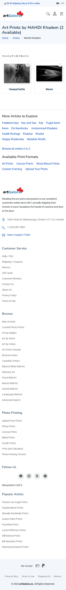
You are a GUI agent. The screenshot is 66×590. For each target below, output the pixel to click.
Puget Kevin (53, 123)
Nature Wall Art (10, 383)
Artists (16, 38)
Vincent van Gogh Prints (14, 502)
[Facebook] (21, 476)
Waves (49, 89)
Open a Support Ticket (18, 234)
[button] (61, 13)
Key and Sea (28, 123)
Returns (6, 267)
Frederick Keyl (10, 123)
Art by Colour (9, 344)
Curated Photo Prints (13, 327)
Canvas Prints (24, 163)
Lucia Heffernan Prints (14, 530)
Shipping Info (44, 576)
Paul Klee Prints (10, 524)
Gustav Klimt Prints (12, 519)
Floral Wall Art (9, 377)
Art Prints (7, 163)
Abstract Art (8, 372)
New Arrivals (8, 321)
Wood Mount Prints (47, 163)
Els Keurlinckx (19, 128)
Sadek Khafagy (11, 133)
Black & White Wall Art (13, 366)
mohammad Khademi (44, 128)
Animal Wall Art (10, 388)
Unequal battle (17, 89)
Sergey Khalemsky (13, 139)
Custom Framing (12, 169)
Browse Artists (9, 355)
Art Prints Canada (11, 349)
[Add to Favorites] (27, 64)
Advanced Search (11, 400)
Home (5, 38)
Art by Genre (8, 338)
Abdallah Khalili (36, 139)
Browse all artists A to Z (16, 148)
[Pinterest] (45, 476)
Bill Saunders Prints (12, 541)
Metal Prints (8, 437)
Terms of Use (9, 301)
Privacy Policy (9, 295)
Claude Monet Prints (12, 507)
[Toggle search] (48, 14)
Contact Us (8, 284)
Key (41, 123)
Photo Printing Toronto (14, 454)
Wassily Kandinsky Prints (15, 513)
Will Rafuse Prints (11, 535)
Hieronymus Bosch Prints (15, 547)
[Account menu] (55, 13)
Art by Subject (9, 332)
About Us (7, 289)
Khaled (40, 133)
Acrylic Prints (9, 443)
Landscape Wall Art (12, 394)
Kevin (5, 128)
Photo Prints (8, 426)
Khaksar (28, 133)
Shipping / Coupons (12, 261)
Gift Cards (7, 273)
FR (62, 3)
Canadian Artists (11, 360)
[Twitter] (37, 476)
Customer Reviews (11, 278)
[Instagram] (29, 476)
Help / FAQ (7, 256)
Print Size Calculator (12, 448)
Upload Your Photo (36, 169)
